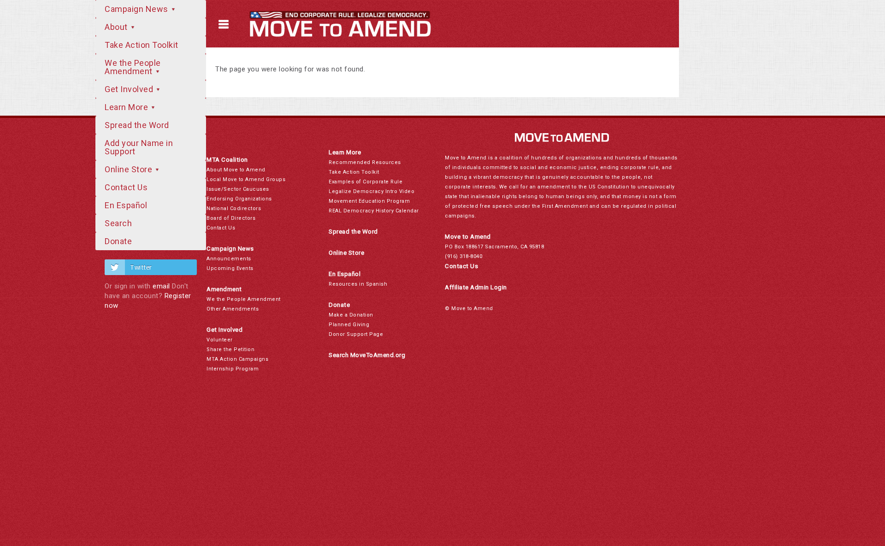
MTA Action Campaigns (237, 359)
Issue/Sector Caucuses (237, 189)
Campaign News (137, 9)
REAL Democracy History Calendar (374, 211)
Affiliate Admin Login (476, 287)
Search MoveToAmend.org (367, 355)
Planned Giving (349, 325)
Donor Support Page (356, 334)
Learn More (127, 107)
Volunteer (219, 340)
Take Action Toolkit (141, 45)
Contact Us (126, 187)
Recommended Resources (365, 162)
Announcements (228, 259)
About (117, 27)
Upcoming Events (230, 268)
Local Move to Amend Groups (245, 179)
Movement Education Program (369, 201)
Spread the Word (137, 125)
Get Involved (130, 89)
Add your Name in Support (139, 147)
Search (118, 223)
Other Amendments (232, 309)
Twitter (141, 267)
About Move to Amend (236, 170)
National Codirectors (233, 208)
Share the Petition (230, 349)
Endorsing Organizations (239, 199)
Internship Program (232, 369)
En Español (126, 205)
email (161, 286)
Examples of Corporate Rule (365, 182)
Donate (118, 241)
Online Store (129, 169)
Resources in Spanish (358, 284)
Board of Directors (230, 218)
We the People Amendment (133, 67)
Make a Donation (351, 315)
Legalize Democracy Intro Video (371, 191)
